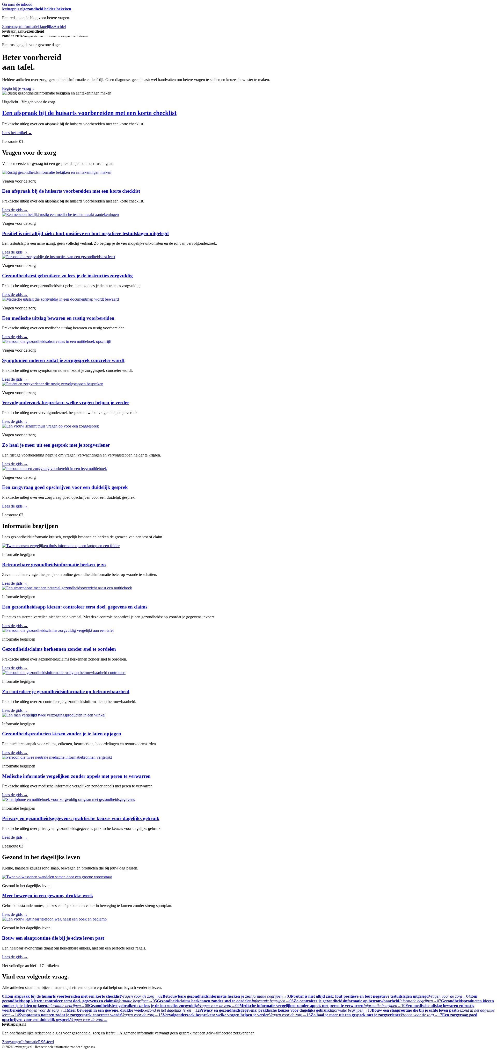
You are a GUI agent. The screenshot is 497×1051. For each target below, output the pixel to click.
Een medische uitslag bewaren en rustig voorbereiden (58, 318)
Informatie (29, 26)
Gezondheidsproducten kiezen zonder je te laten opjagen (61, 733)
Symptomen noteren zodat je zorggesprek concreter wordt (63, 360)
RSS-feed (46, 1042)
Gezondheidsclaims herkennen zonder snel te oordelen (59, 649)
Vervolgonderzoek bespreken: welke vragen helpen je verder (65, 402)
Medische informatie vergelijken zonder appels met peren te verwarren (76, 776)
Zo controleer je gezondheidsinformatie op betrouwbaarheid (65, 691)
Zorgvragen (11, 26)
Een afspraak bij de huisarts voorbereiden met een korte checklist (89, 113)
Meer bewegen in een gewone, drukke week (47, 895)
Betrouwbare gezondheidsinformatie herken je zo (54, 564)
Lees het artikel (17, 133)
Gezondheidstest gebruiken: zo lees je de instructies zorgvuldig (67, 275)
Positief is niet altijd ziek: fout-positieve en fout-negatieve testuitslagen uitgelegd (85, 233)
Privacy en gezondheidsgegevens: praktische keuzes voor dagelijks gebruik (80, 818)
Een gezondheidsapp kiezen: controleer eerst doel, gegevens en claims (74, 607)
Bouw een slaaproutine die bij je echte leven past (53, 938)
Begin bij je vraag (18, 88)
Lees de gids (15, 210)
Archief (60, 26)
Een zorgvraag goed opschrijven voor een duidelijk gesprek (65, 487)
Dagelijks (46, 26)
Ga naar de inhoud (17, 4)
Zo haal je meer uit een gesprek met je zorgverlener (56, 445)
